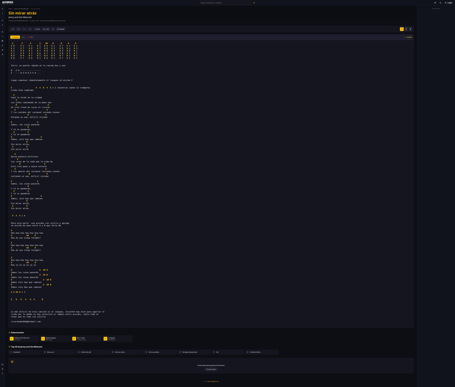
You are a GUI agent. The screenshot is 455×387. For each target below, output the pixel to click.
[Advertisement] (436, 45)
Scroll (38, 29)
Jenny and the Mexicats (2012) (19, 21)
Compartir (61, 29)
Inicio (10, 9)
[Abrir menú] (435, 3)
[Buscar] (254, 3)
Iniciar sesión (212, 369)
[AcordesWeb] (10, 2)
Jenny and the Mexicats (21, 9)
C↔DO (47, 29)
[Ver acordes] (2, 50)
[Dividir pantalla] (2, 54)
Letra (23, 37)
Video (31, 37)
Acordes (16, 37)
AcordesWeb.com (213, 381)
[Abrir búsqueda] (440, 3)
